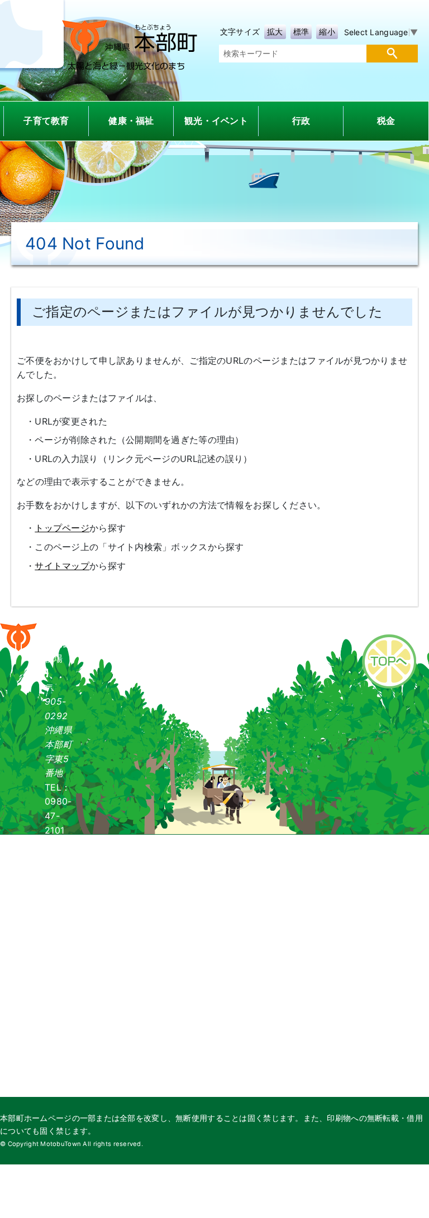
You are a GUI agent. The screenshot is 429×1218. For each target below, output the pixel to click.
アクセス (218, 627)
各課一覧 (163, 627)
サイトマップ (62, 565)
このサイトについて (296, 627)
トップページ (62, 527)
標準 (301, 31)
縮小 (327, 31)
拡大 (275, 31)
